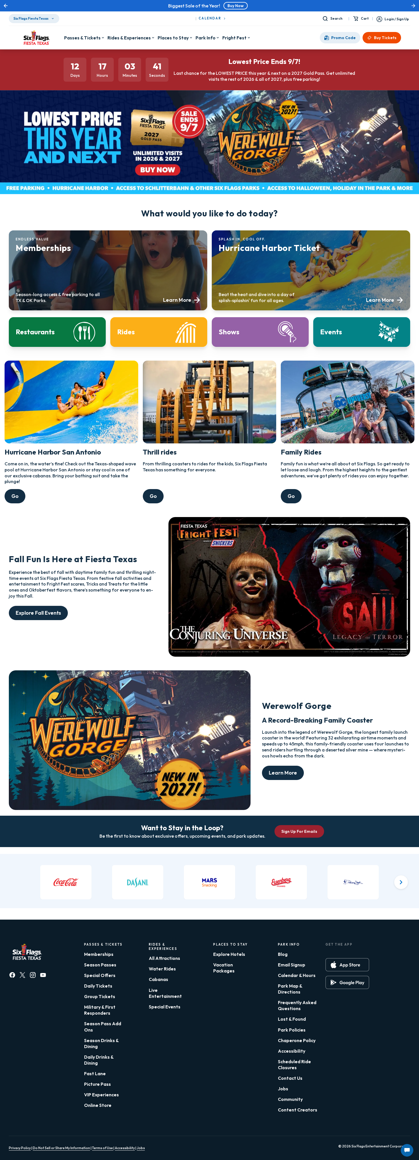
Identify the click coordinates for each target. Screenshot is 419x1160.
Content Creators (297, 1110)
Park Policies (292, 1030)
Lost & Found (292, 1019)
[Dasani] (137, 882)
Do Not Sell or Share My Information (61, 1148)
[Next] (401, 882)
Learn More (283, 772)
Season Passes (100, 965)
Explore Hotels (229, 954)
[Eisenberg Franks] (281, 882)
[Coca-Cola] (65, 882)
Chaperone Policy (297, 1040)
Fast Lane (95, 1073)
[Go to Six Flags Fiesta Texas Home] (36, 38)
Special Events (164, 1007)
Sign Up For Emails (299, 831)
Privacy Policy (20, 1148)
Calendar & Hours (297, 975)
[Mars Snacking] (209, 882)
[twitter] (22, 975)
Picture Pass (97, 1084)
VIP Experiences (101, 1094)
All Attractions (164, 958)
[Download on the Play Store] (347, 982)
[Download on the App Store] (347, 964)
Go (15, 496)
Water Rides (162, 969)
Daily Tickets (98, 986)
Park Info (205, 38)
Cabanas (158, 979)
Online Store (97, 1105)
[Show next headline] (413, 5)
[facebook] (12, 975)
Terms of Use (102, 1148)
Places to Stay (173, 38)
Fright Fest (234, 38)
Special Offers (99, 975)
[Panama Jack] (353, 882)
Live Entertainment (165, 993)
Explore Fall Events (38, 613)
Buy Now (235, 5)
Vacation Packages (224, 968)
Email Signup (291, 965)
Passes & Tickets (82, 38)
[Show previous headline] (5, 5)
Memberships (98, 954)
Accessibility (291, 1051)
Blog (283, 954)
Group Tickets (99, 996)
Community (290, 1099)
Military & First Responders (99, 1010)
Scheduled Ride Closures (294, 1064)
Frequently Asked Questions (297, 1005)
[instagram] (32, 975)
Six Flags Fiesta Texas (30, 18)
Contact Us (290, 1078)
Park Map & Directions (290, 989)
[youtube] (43, 975)
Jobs (283, 1088)
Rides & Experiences (129, 38)
